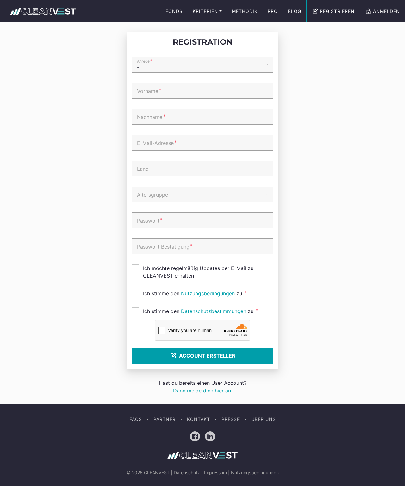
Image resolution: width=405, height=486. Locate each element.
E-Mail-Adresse (157, 142)
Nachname (151, 116)
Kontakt (198, 419)
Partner (164, 419)
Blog (294, 11)
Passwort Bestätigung (165, 246)
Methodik (245, 11)
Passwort (150, 220)
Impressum (215, 472)
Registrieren (337, 11)
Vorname (149, 90)
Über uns (263, 419)
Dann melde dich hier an (202, 390)
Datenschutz (187, 472)
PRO (273, 11)
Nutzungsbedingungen (208, 293)
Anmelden (386, 11)
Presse (230, 419)
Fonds (174, 11)
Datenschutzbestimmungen (213, 311)
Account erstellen (207, 356)
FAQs (135, 419)
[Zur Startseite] (43, 11)
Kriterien (205, 11)
